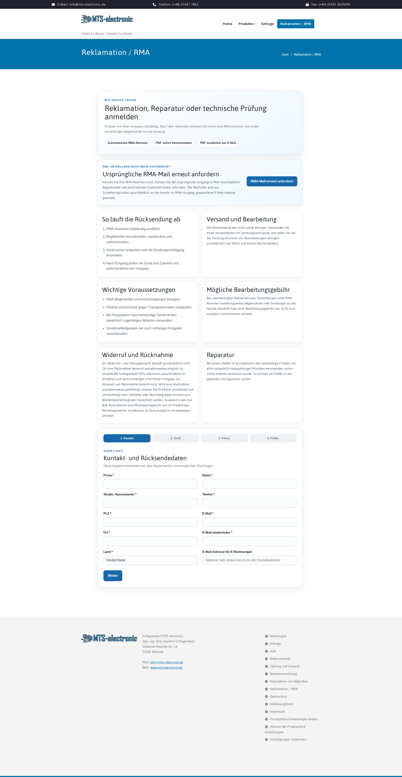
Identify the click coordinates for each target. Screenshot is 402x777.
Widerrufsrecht (280, 658)
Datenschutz (278, 696)
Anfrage (267, 24)
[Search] (319, 24)
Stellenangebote (281, 704)
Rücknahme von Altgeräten (289, 681)
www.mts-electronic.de (166, 667)
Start (285, 54)
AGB (273, 651)
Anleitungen (278, 636)
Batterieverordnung (283, 674)
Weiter (113, 575)
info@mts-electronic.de (166, 662)
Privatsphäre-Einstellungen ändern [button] (294, 719)
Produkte (246, 24)
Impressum (277, 711)
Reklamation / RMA (295, 24)
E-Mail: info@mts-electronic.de (82, 4)
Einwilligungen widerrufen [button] (288, 739)
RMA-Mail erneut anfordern (272, 181)
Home (227, 24)
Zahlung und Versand (284, 666)
